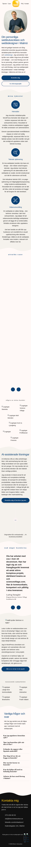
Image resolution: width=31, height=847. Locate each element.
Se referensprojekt (15, 84)
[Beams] (15, 321)
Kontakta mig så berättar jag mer (15, 500)
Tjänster (4, 3)
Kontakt (26, 3)
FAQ (22, 3)
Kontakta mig (15, 78)
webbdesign (8, 55)
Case (9, 3)
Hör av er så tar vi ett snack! (15, 766)
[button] (13, 389)
